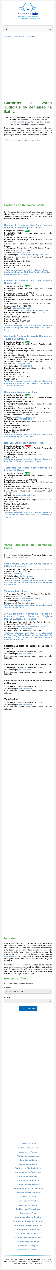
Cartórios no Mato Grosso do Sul (28, 1188)
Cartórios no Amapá (28, 1152)
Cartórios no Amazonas (28, 1156)
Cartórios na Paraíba (28, 1201)
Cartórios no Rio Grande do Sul (28, 1225)
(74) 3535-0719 (25, 497)
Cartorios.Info (10, 956)
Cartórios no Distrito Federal (28, 1168)
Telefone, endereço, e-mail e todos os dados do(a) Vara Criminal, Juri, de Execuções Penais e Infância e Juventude (28, 582)
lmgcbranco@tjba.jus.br (24, 417)
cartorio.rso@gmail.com (24, 495)
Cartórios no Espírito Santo (28, 1172)
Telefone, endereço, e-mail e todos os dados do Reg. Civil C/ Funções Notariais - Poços (28, 460)
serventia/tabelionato (14, 122)
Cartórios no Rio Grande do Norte (28, 1221)
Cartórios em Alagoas (28, 1148)
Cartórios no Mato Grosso (28, 1184)
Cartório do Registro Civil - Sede (20, 392)
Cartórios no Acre (28, 1144)
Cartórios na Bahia (28, 1160)
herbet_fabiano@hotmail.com (26, 598)
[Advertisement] (28, 70)
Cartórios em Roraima (28, 1233)
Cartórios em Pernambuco (28, 1209)
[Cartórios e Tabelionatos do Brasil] (6, 29)
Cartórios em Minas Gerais (28, 1193)
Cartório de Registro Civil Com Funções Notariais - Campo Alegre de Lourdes (28, 226)
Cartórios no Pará (28, 1197)
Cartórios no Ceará (28, 1164)
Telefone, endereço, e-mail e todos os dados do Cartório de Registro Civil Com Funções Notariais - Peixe (28, 327)
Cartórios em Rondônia (28, 1229)
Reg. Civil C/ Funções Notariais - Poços (24, 443)
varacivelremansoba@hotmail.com (29, 626)
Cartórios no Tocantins (28, 1250)
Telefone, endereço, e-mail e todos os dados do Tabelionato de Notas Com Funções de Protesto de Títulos (28, 514)
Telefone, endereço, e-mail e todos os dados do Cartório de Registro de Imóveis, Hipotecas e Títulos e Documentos (28, 383)
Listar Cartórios (28, 1008)
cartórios (38, 117)
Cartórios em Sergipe (28, 1246)
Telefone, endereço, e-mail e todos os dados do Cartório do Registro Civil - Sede (28, 435)
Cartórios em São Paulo (28, 1241)
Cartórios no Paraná (28, 1205)
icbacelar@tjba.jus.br (22, 364)
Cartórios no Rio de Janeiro (28, 1217)
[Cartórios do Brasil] (28, 19)
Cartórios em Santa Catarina (28, 1237)
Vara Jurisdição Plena (15, 591)
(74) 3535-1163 (25, 255)
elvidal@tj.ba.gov (21, 574)
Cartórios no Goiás (28, 1176)
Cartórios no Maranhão (28, 1180)
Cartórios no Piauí (28, 1213)
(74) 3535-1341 (41, 255)
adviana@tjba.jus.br (22, 252)
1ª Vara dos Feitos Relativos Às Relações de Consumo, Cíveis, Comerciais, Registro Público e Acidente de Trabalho (28, 616)
